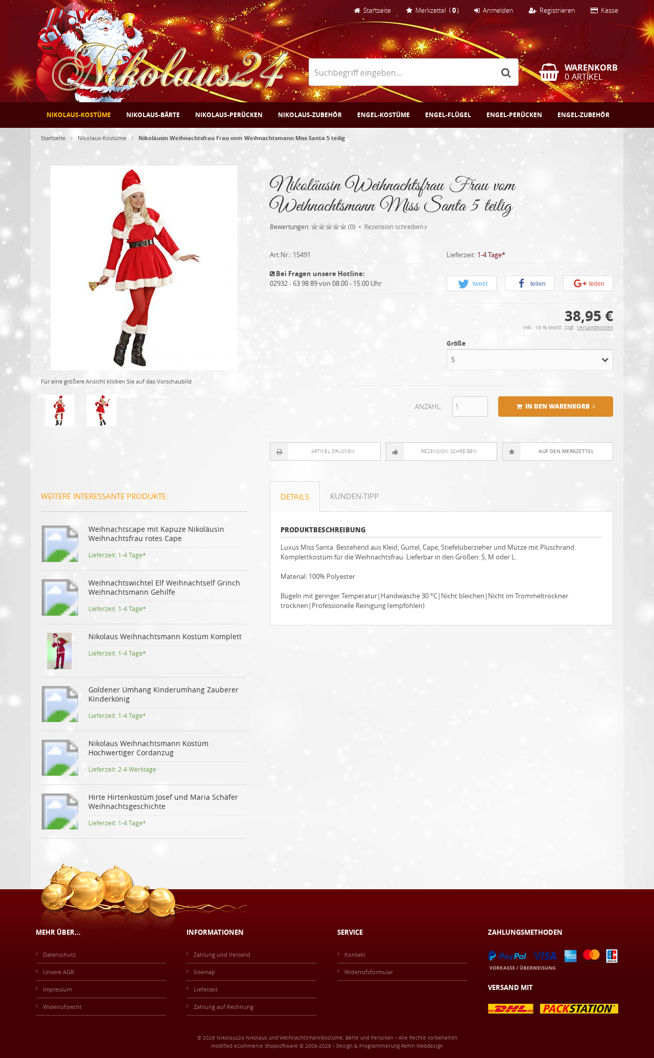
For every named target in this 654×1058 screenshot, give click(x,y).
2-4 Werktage (137, 769)
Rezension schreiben (393, 226)
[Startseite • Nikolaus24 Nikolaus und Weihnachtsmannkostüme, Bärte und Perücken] (162, 51)
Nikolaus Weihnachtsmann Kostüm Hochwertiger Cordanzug (148, 747)
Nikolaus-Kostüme (78, 114)
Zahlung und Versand (222, 954)
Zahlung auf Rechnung (223, 1006)
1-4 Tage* (491, 254)
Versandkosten (595, 327)
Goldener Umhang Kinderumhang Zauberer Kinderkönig (163, 694)
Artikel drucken (333, 451)
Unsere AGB (58, 972)
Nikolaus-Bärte (153, 114)
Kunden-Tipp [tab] (354, 496)
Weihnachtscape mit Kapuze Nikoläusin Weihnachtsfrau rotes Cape (156, 533)
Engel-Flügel (448, 114)
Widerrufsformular (368, 972)
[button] (471, 283)
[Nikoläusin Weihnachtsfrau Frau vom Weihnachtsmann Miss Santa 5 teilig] (144, 365)
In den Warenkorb (556, 407)
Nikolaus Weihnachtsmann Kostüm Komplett (165, 636)
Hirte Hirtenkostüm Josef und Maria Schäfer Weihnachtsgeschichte (163, 801)
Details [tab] (295, 496)
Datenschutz (59, 954)
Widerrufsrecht (62, 1006)
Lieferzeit (206, 989)
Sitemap (204, 972)
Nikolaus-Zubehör (310, 114)
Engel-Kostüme (383, 114)
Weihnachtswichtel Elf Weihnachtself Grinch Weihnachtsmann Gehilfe (164, 587)
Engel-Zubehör (583, 114)
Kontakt (354, 954)
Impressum (57, 989)
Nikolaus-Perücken (229, 114)
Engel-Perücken (514, 114)
